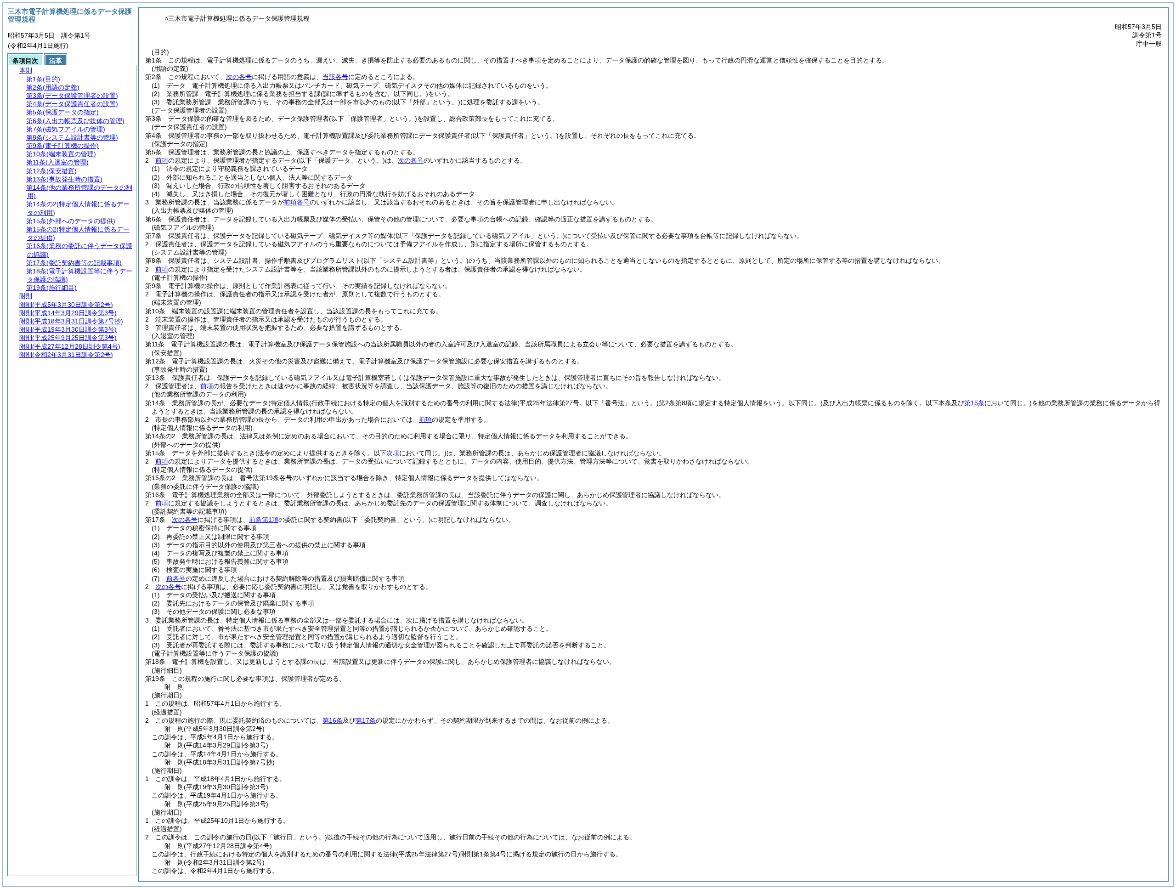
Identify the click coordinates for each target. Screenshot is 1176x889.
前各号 (176, 578)
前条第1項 (263, 519)
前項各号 (297, 202)
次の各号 (239, 76)
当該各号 (335, 76)
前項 (161, 160)
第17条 (366, 720)
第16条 (332, 720)
